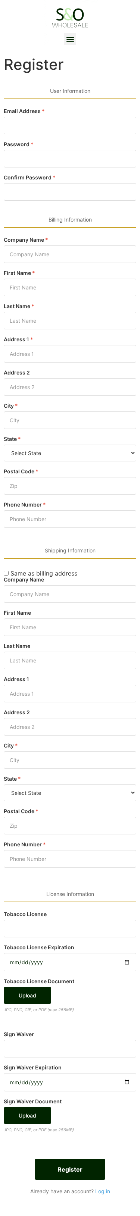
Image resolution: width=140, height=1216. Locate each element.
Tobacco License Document (39, 981)
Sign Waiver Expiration (33, 1067)
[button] (70, 39)
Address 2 (17, 372)
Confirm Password (30, 177)
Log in (102, 1191)
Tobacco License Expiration (39, 947)
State (12, 439)
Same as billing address (43, 573)
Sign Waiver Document (33, 1101)
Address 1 (18, 339)
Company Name (26, 239)
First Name (19, 273)
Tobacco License (25, 914)
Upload (27, 995)
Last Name (19, 306)
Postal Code (21, 471)
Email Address (24, 111)
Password (19, 144)
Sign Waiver (19, 1034)
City (11, 405)
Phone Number (25, 504)
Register (70, 1169)
